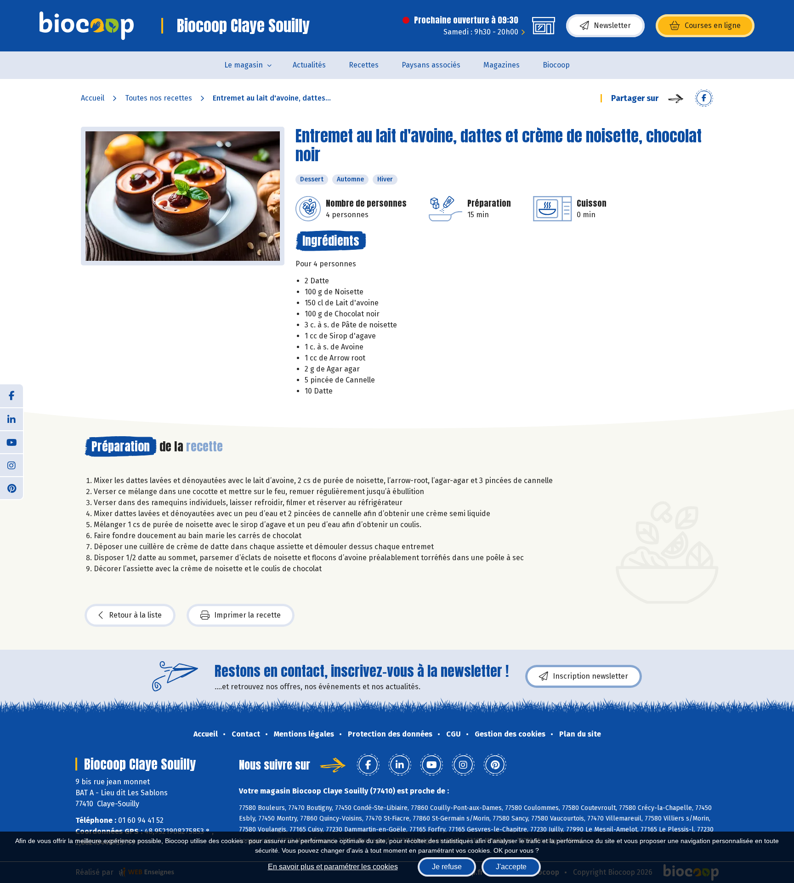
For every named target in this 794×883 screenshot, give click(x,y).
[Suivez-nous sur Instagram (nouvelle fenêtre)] (11, 464)
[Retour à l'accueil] (87, 25)
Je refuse (447, 867)
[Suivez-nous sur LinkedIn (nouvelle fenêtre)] (11, 418)
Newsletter (612, 25)
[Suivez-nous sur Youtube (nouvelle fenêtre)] (11, 441)
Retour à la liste (135, 615)
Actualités (309, 65)
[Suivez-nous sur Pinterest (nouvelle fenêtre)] (11, 487)
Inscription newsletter (590, 676)
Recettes (364, 65)
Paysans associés (431, 65)
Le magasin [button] (243, 65)
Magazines (501, 65)
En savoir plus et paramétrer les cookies (333, 867)
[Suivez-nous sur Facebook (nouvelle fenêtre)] (11, 395)
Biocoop (556, 65)
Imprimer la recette (247, 615)
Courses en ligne (713, 25)
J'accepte (511, 867)
